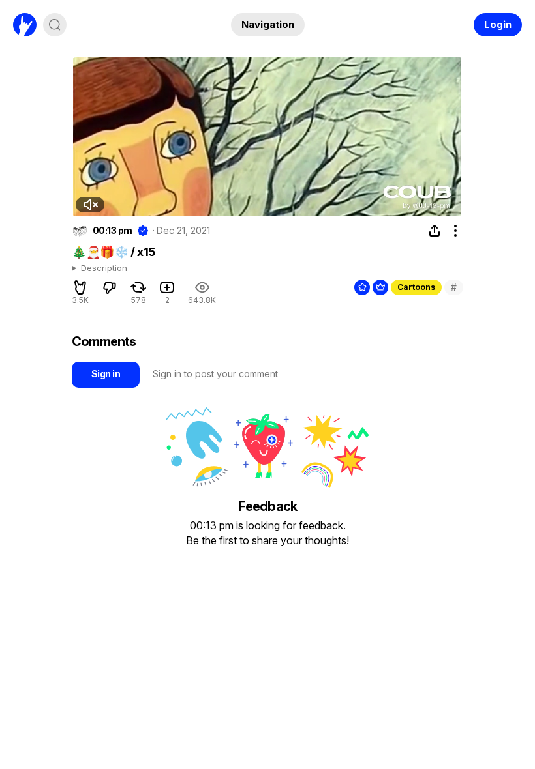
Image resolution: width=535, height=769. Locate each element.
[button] (90, 204)
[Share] (434, 231)
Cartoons (416, 287)
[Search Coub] (55, 24)
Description (104, 268)
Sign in (105, 373)
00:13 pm (112, 230)
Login (498, 24)
